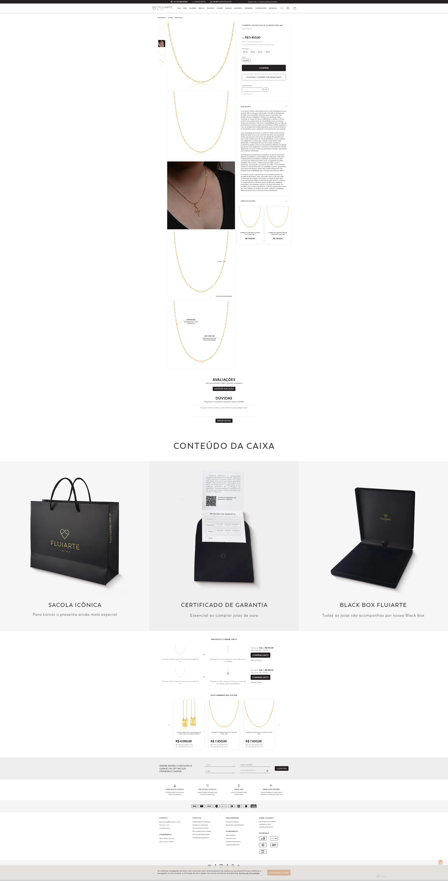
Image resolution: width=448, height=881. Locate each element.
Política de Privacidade (249, 873)
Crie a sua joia (231, 838)
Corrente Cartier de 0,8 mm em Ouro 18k (250, 233)
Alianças (228, 8)
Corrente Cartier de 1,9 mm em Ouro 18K (259, 733)
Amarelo (246, 60)
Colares (220, 8)
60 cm (260, 52)
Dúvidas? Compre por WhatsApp (263, 77)
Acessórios (238, 8)
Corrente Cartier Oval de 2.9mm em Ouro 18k (277, 233)
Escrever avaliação (224, 389)
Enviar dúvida (224, 421)
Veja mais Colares (256, 660)
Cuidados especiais (232, 845)
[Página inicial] (162, 8)
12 (247, 44)
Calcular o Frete (247, 86)
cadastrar (282, 768)
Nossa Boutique (265, 824)
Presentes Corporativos (235, 825)
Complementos (261, 8)
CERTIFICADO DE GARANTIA (201, 822)
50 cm (253, 52)
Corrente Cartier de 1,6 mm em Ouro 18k (224, 733)
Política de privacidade (200, 834)
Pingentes (210, 8)
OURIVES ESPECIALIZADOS (268, 2)
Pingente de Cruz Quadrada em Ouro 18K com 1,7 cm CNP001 (228, 660)
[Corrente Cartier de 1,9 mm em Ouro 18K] (259, 715)
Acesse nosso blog (266, 827)
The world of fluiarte (267, 822)
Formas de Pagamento (200, 838)
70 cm (268, 52)
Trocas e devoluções (200, 828)
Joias (179, 8)
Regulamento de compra (201, 831)
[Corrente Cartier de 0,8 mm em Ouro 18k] (250, 218)
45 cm (245, 52)
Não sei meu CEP (247, 94)
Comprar (264, 68)
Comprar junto (260, 655)
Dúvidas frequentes (233, 841)
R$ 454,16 (253, 44)
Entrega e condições (200, 825)
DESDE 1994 (252, 2)
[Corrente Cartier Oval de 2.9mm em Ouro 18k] (278, 218)
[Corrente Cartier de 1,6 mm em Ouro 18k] (224, 715)
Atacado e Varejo (232, 822)
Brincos (202, 8)
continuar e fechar (278, 873)
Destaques (273, 8)
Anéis (185, 8)
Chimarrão (249, 8)
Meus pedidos (231, 835)
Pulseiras (192, 8)
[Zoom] (201, 56)
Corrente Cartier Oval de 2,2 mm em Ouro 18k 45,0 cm (180, 660)
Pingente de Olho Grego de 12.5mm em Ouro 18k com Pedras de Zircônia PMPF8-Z (228, 682)
